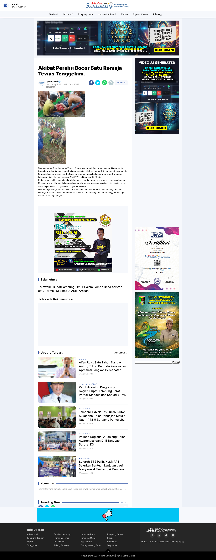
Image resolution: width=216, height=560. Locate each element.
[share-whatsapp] (104, 82)
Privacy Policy (177, 541)
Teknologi (157, 14)
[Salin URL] (111, 82)
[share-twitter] (97, 82)
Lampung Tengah (35, 538)
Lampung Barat (89, 384)
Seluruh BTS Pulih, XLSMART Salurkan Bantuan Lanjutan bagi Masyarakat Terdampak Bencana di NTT (103, 465)
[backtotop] (108, 552)
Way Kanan (112, 545)
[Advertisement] (83, 326)
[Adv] (157, 96)
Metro (30, 541)
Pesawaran (59, 541)
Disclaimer (164, 541)
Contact (152, 541)
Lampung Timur (61, 538)
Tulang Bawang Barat (91, 545)
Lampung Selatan (115, 534)
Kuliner (124, 14)
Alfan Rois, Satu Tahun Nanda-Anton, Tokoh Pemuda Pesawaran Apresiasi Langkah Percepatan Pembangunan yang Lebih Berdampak (102, 366)
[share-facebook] (91, 82)
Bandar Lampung (62, 534)
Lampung (85, 409)
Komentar (121, 82)
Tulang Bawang (61, 545)
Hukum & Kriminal (107, 14)
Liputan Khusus (140, 14)
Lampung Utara (85, 14)
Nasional (53, 14)
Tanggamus (32, 545)
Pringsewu (112, 541)
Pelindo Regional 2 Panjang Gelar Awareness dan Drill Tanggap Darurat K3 (102, 440)
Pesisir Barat (86, 541)
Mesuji (110, 538)
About (144, 541)
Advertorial (68, 14)
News (83, 359)
